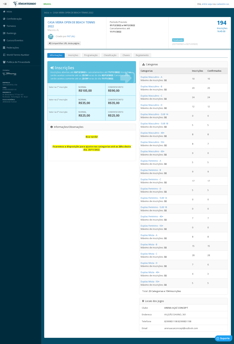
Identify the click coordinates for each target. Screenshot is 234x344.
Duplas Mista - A (149, 235)
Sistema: (6, 70)
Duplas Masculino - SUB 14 (154, 114)
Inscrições (73, 55)
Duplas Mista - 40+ (150, 272)
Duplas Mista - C (149, 253)
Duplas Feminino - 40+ (152, 216)
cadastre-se (222, 3)
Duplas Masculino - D (151, 104)
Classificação (110, 55)
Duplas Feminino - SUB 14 (154, 197)
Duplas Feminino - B (151, 170)
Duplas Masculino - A (151, 76)
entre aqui (207, 3)
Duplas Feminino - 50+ (152, 225)
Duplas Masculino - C (151, 95)
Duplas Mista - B (149, 244)
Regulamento (142, 55)
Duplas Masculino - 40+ (152, 132)
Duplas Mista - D (149, 262)
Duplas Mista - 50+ (150, 281)
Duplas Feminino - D (151, 188)
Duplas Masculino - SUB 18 (154, 123)
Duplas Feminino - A (151, 160)
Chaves (126, 55)
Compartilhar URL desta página (65, 43)
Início (46, 12)
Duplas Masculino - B (151, 86)
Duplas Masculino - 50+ (152, 142)
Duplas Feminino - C (151, 179)
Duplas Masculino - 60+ (152, 151)
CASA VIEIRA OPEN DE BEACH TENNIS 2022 (73, 12)
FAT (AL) (71, 36)
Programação (91, 55)
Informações (56, 55)
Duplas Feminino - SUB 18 (154, 207)
